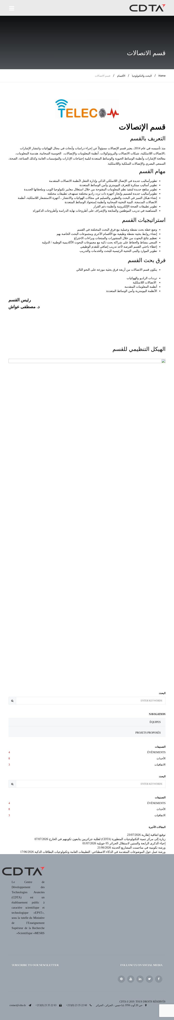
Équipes (155, 722)
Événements (87, 752)
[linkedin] (140, 979)
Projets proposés (148, 732)
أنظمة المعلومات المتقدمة (141, 286)
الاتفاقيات (87, 764)
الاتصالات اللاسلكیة (144, 282)
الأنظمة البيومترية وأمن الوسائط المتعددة (131, 291)
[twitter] (149, 979)
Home (162, 75)
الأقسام (121, 75)
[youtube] (130, 979)
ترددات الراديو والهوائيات (142, 278)
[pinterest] (121, 979)
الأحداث (87, 758)
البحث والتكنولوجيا (142, 75)
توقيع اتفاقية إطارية (154, 834)
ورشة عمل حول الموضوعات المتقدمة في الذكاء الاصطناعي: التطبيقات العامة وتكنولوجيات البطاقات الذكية (100, 851)
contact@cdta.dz (18, 1005)
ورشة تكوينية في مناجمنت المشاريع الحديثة (139, 847)
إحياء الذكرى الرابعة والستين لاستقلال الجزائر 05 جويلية (131, 843)
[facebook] (158, 979)
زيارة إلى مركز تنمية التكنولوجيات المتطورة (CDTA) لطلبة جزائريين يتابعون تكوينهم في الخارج (107, 839)
